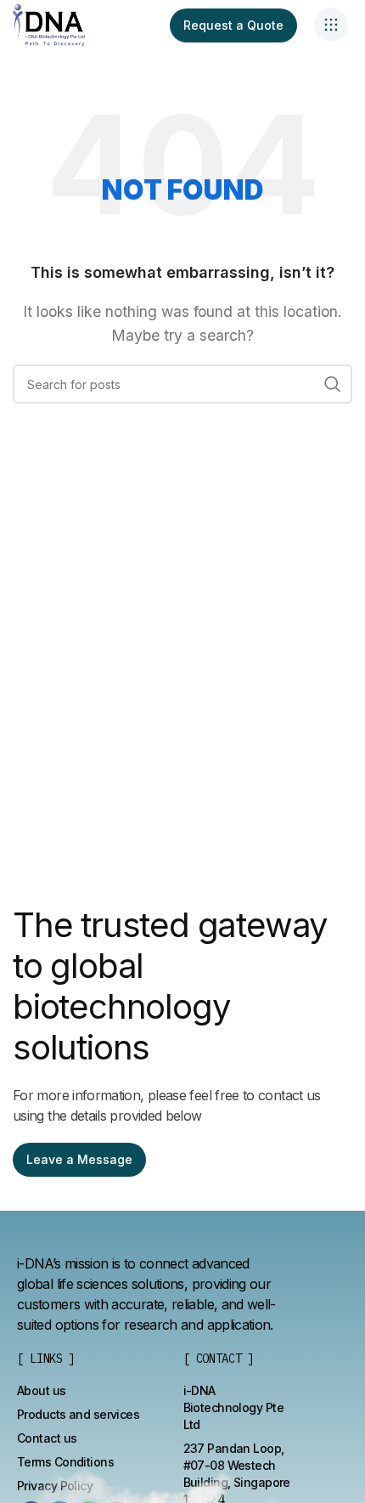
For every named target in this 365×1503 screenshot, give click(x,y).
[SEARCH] (332, 384)
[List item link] (41, 1390)
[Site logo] (49, 23)
